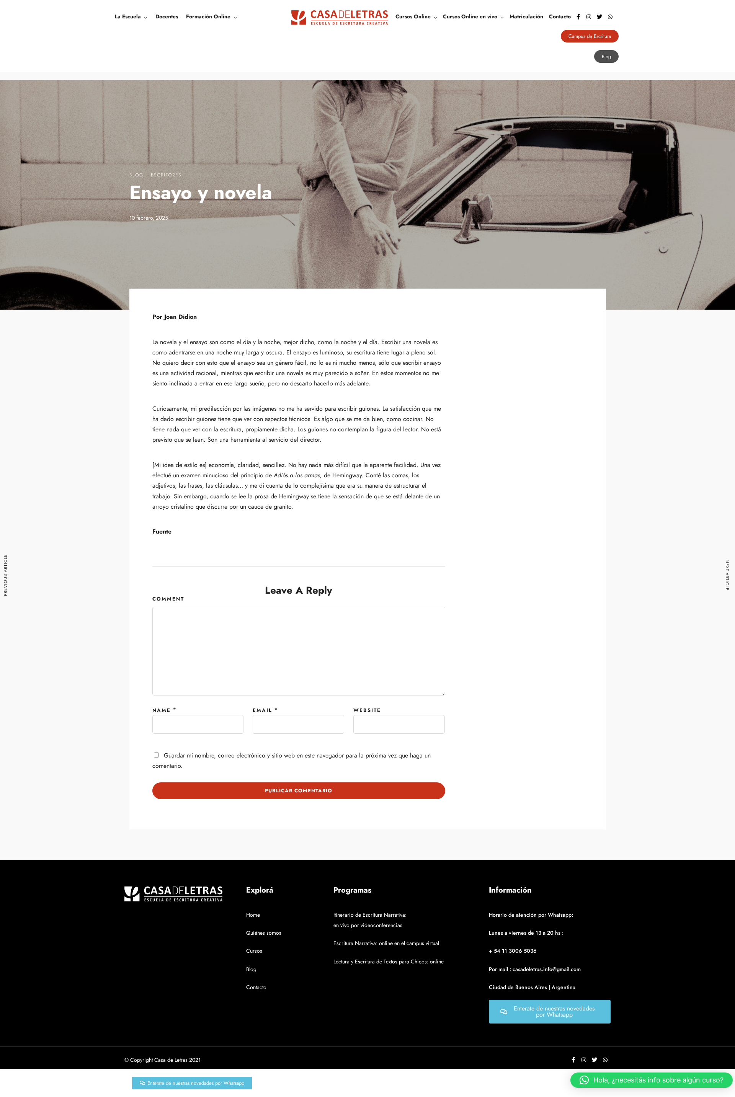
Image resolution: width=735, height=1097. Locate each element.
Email (262, 710)
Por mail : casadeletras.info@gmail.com (535, 969)
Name (161, 710)
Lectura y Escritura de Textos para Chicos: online (388, 961)
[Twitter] (599, 16)
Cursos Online (413, 16)
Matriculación (526, 16)
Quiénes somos (263, 933)
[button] (651, 1080)
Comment (168, 598)
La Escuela (128, 16)
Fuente (162, 531)
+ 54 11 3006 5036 (513, 951)
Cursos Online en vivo (470, 16)
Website (367, 710)
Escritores (166, 174)
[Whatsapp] (610, 16)
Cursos (254, 951)
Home (253, 915)
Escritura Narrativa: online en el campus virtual (386, 943)
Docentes (166, 16)
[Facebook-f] (578, 16)
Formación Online (208, 16)
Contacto (560, 16)
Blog (136, 174)
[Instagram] (588, 16)
